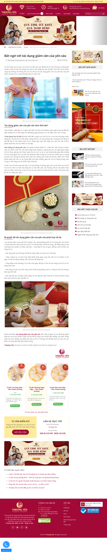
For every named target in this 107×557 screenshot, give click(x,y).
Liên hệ (66, 514)
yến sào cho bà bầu (84, 226)
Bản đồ (45, 518)
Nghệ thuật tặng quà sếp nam (87, 236)
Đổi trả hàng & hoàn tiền (70, 524)
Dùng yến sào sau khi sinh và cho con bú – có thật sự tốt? (28, 487)
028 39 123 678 (85, 1)
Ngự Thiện (67, 14)
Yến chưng (49, 14)
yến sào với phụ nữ (31, 62)
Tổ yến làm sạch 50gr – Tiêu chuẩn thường (58, 390)
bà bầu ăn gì (81, 223)
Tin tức (26, 49)
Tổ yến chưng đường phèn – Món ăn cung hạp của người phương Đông (33, 480)
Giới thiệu (76, 14)
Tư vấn (57, 14)
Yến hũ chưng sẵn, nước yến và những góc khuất (94, 167)
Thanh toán (67, 528)
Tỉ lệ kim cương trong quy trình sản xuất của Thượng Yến (93, 158)
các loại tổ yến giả (83, 230)
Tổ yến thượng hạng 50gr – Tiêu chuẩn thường (36, 391)
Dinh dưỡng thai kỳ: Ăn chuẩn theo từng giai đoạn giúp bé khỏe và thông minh (93, 186)
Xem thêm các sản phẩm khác (37, 414)
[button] (8, 31)
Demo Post (75, 88)
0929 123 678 (99, 1)
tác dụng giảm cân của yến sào (28, 336)
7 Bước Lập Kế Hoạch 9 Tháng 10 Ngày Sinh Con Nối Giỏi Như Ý (87, 82)
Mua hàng (67, 520)
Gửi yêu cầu (20, 433)
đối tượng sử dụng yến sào (16, 62)
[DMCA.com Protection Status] (44, 523)
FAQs (65, 517)
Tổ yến (21, 14)
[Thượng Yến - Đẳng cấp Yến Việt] (62, 355)
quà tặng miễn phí (83, 233)
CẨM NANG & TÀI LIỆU (14, 49)
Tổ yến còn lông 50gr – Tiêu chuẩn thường (15, 390)
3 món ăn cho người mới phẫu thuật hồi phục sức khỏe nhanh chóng (32, 484)
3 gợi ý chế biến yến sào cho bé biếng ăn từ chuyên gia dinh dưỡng (31, 477)
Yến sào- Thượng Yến (9, 10)
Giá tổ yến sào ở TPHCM (86, 217)
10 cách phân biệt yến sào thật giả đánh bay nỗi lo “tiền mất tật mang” (94, 177)
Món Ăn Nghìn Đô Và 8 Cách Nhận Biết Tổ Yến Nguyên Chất (86, 76)
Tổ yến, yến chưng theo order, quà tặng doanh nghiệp (25, 1)
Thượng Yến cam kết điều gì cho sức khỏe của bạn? (26, 491)
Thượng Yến (9, 347)
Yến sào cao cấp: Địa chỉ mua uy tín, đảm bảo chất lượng (92, 95)
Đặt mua (16, 407)
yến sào (17, 132)
